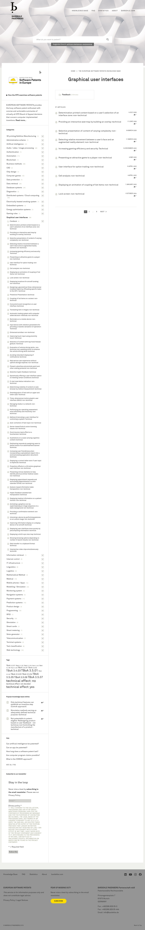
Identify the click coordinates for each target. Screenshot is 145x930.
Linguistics (11, 567)
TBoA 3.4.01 (23, 668)
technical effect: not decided (18, 684)
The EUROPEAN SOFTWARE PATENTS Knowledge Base (100, 71)
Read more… (21, 120)
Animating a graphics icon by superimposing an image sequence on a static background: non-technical (24, 506)
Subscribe (58, 901)
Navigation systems (15, 595)
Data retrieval (12, 184)
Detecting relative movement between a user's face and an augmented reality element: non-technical (24, 246)
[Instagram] (135, 875)
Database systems (14, 188)
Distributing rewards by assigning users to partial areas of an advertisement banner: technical (25, 445)
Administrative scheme (16, 140)
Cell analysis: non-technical (72, 176)
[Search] (107, 39)
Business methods (14, 164)
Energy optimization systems (19, 209)
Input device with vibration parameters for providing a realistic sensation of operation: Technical (25, 327)
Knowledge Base (80, 11)
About (115, 11)
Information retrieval (15, 555)
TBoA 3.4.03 (13, 670)
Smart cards (12, 626)
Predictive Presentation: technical (22, 295)
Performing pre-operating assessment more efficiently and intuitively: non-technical (23, 411)
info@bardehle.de (111, 912)
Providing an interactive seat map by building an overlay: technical (90, 122)
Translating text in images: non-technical (24, 310)
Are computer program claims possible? (23, 755)
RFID (9, 614)
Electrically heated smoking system (21, 202)
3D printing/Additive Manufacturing (21, 136)
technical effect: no (21, 681)
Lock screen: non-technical (71, 194)
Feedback (66, 95)
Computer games (14, 176)
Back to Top (138, 925)
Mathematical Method (16, 575)
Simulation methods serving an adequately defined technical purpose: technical (23, 712)
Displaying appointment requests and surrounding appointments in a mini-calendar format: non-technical (23, 481)
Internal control (13, 559)
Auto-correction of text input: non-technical (25, 423)
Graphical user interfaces (17, 217)
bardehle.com (128, 11)
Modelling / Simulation (16, 587)
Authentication (13, 152)
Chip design (11, 172)
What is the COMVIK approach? (19, 759)
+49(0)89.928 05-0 (109, 906)
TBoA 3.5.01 (29, 670)
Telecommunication (15, 638)
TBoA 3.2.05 (35, 665)
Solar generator (13, 634)
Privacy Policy (14, 795)
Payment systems (14, 599)
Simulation (11, 622)
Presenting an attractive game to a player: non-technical (85, 158)
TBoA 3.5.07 (35, 677)
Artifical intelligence (15, 144)
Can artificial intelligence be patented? (22, 744)
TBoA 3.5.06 (20, 677)
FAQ (93, 11)
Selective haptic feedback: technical (23, 372)
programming (87, 44)
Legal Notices (22, 900)
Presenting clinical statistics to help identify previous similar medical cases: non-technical (24, 474)
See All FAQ (11, 765)
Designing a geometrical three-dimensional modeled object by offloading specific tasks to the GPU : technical (25, 289)
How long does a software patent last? (22, 751)
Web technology (13, 650)
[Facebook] (140, 875)
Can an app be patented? (16, 748)
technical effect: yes (20, 687)
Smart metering (13, 630)
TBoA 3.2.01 (10, 665)
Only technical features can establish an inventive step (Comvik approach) (22, 704)
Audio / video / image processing (20, 148)
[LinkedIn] (125, 875)
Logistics (10, 571)
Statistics (103, 11)
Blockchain (11, 160)
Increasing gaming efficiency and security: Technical (83, 149)
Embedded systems (15, 205)
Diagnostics (11, 191)
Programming (12, 610)
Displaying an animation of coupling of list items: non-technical (88, 185)
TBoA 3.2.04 (28, 665)
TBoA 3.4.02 (32, 668)
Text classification (14, 646)
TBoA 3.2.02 (19, 665)
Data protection (13, 180)
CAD (8, 168)
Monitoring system (14, 591)
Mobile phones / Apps (16, 583)
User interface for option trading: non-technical (81, 167)
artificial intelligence (74, 44)
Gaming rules (12, 213)
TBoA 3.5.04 (27, 674)
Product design (13, 606)
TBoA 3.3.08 (14, 667)
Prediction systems (15, 603)
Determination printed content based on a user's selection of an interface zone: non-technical (25, 227)
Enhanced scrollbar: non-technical (22, 332)
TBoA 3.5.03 (16, 674)
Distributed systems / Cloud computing (23, 195)
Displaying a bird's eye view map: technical (25, 534)
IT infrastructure (13, 563)
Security (10, 618)
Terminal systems (14, 642)
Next (102, 211)
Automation (11, 156)
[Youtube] (130, 875)
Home (73, 71)
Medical (10, 579)
